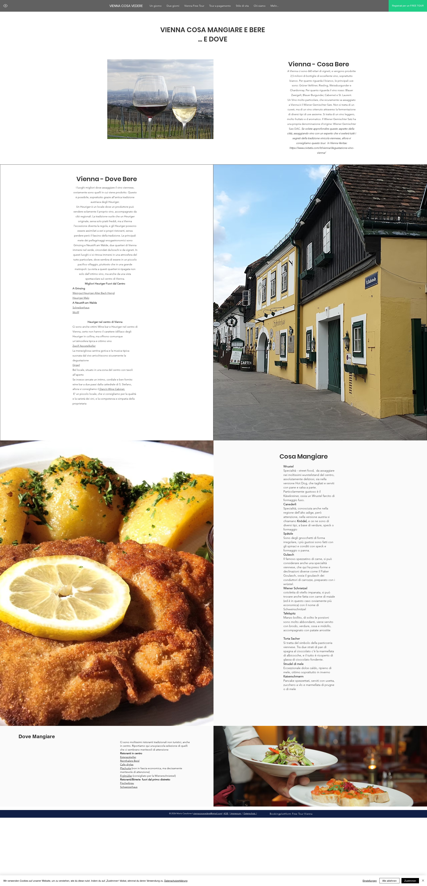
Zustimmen (410, 880)
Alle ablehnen (389, 880)
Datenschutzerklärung (175, 880)
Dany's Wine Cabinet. (112, 389)
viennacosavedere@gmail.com (207, 813)
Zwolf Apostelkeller (84, 345)
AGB (226, 813)
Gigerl (76, 365)
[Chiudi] (423, 880)
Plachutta (125, 768)
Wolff (76, 312)
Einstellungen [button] (370, 880)
